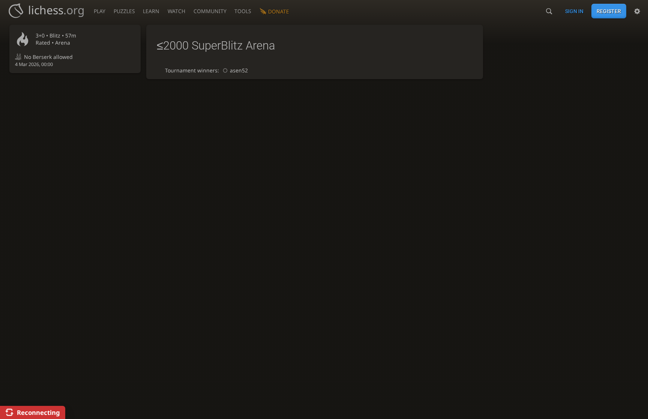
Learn (151, 11)
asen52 (239, 70)
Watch (176, 11)
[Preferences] (637, 11)
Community (210, 11)
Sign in (574, 11)
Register (609, 11)
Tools (242, 11)
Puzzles (124, 11)
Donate (278, 11)
